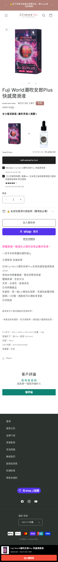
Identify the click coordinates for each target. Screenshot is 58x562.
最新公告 (10, 428)
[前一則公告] (5, 5)
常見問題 (10, 449)
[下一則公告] (52, 5)
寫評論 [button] (29, 392)
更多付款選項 (29, 239)
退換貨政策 (11, 463)
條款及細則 (11, 478)
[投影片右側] (35, 83)
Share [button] (9, 358)
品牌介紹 (10, 435)
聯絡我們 (10, 456)
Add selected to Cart (29, 160)
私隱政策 (10, 470)
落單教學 (10, 442)
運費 (12, 107)
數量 (4, 193)
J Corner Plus (32, 539)
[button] (6, 15)
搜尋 (8, 421)
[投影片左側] (22, 83)
